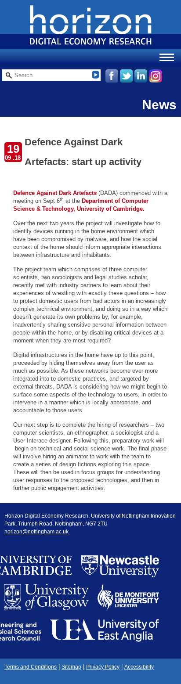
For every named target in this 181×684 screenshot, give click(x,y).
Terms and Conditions (30, 667)
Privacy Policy (102, 667)
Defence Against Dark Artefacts (55, 193)
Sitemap (71, 667)
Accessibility (139, 667)
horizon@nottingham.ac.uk (36, 532)
